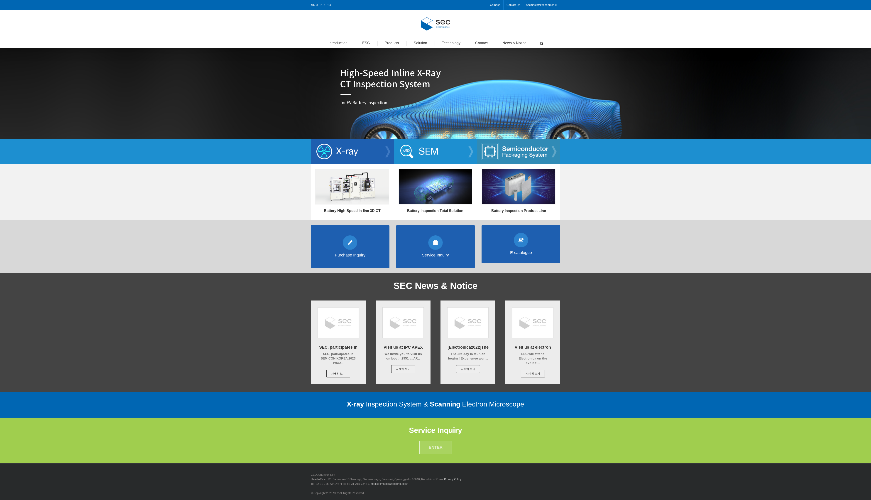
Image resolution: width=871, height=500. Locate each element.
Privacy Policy (452, 479)
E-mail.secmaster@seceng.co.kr (388, 483)
